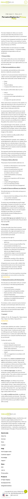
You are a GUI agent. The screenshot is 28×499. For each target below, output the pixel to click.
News (2, 442)
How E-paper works (6, 451)
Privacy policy (4, 473)
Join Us (3, 470)
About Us (3, 436)
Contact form (6, 277)
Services (3, 439)
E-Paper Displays (5, 479)
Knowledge (4, 457)
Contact (3, 445)
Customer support (6, 454)
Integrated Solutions (6, 485)
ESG (2, 467)
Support (3, 460)
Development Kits (5, 482)
